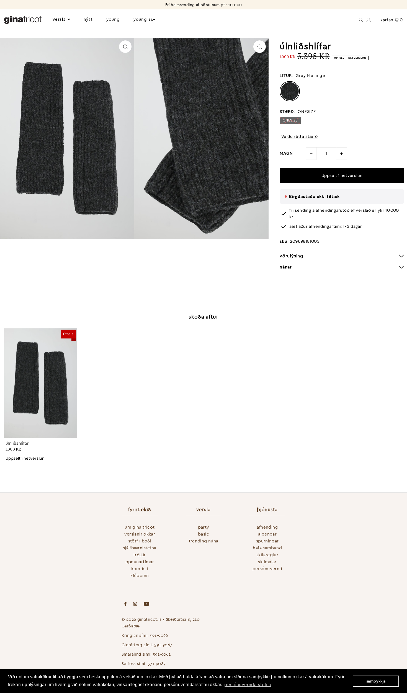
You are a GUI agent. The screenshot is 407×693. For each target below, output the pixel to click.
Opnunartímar (139, 561)
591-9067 (163, 644)
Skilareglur (267, 554)
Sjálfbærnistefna (139, 547)
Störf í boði (139, 541)
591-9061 (162, 654)
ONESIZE (290, 120)
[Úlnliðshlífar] (40, 383)
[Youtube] (146, 604)
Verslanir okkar (139, 534)
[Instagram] (135, 604)
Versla (59, 19)
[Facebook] (125, 604)
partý (203, 527)
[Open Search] (360, 19)
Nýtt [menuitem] (88, 19)
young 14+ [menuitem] (144, 19)
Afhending (267, 527)
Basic (203, 534)
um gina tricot (139, 527)
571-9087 (157, 663)
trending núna (203, 541)
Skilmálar (267, 561)
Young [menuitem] (113, 19)
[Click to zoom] (125, 46)
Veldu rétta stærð (299, 136)
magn (286, 153)
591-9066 (159, 635)
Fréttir (139, 554)
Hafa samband (267, 547)
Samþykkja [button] (375, 681)
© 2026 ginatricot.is (142, 619)
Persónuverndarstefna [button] (247, 684)
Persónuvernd (267, 568)
